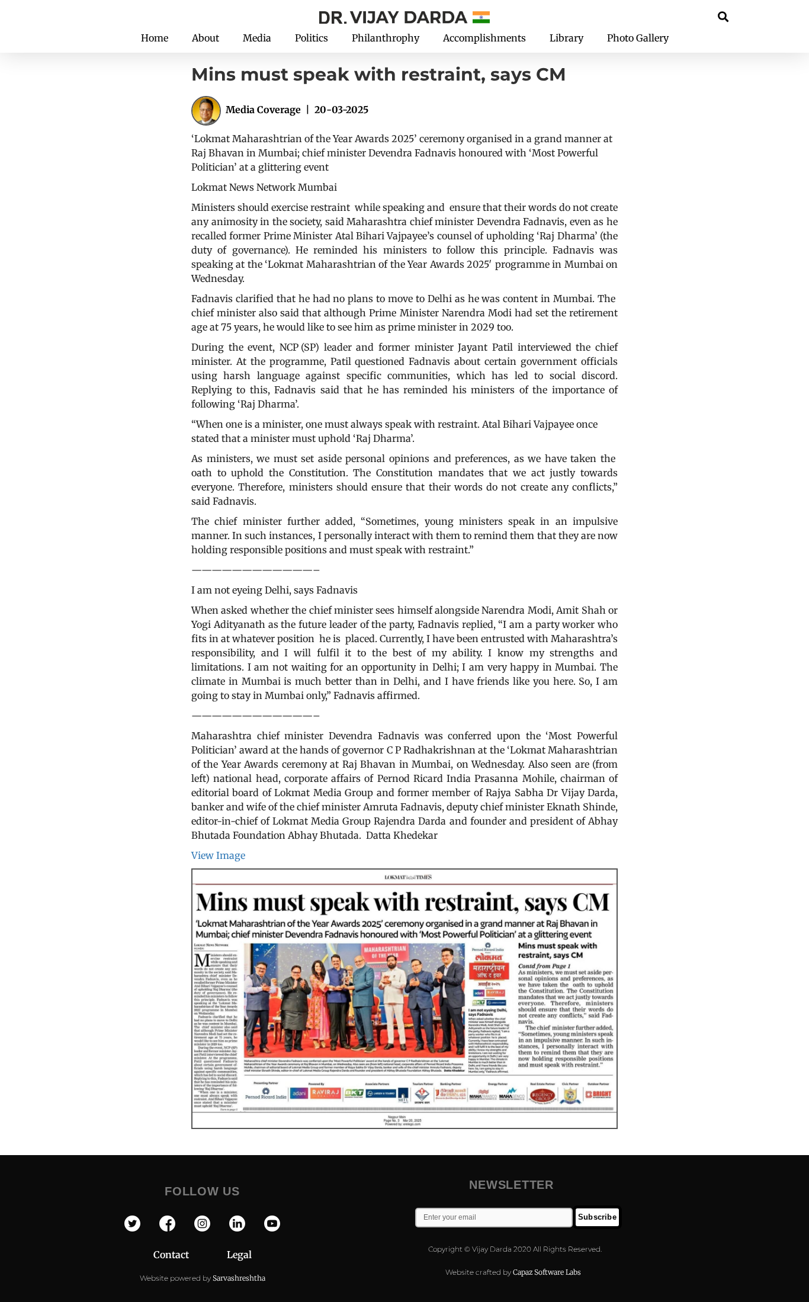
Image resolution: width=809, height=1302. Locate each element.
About (205, 38)
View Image (218, 855)
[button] (723, 16)
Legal (239, 1255)
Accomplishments (484, 38)
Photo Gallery (638, 38)
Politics (311, 38)
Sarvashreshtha (239, 1278)
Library (566, 38)
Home (154, 38)
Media (257, 38)
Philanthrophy (385, 38)
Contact (190, 1255)
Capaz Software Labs (547, 1272)
